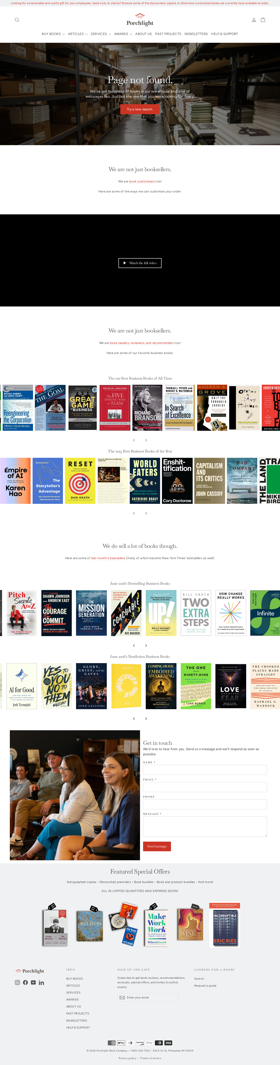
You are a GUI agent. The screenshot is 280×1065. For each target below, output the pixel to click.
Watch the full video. (143, 263)
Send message (157, 846)
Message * (152, 814)
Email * (150, 779)
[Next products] (146, 440)
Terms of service (150, 1058)
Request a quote (205, 985)
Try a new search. (140, 109)
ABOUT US (143, 34)
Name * (149, 762)
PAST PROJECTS (168, 34)
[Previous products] (133, 440)
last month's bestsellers (108, 558)
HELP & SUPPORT (224, 34)
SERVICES (99, 34)
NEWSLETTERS (196, 34)
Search (199, 978)
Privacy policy (127, 1058)
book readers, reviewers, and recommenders (142, 343)
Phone (149, 796)
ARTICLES (76, 34)
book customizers (142, 181)
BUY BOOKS (52, 34)
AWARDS (121, 34)
